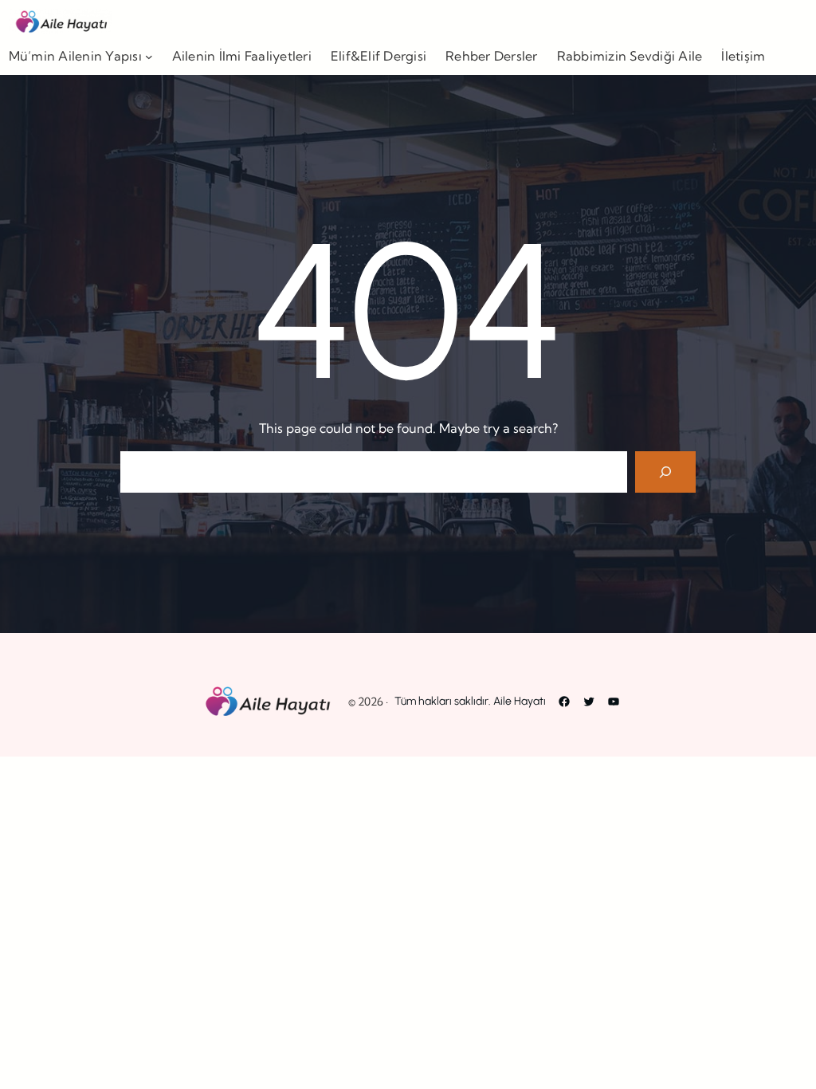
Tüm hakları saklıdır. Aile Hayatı (470, 701)
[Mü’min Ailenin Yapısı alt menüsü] (149, 57)
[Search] (665, 472)
